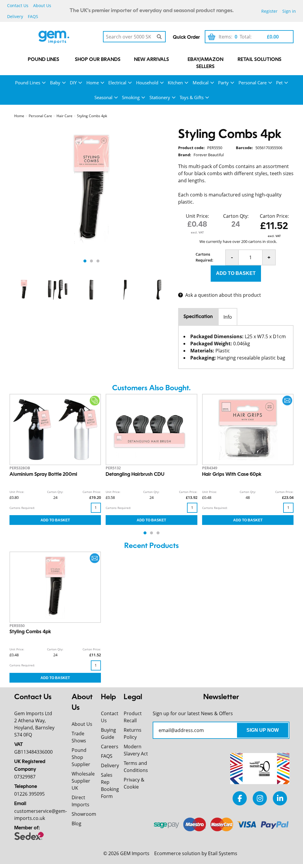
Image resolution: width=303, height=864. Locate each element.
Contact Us (17, 5)
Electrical (117, 83)
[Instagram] (260, 798)
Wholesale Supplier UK (83, 780)
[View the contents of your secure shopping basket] (211, 36)
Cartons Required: (204, 257)
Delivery (15, 16)
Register (269, 11)
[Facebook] (240, 798)
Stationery (159, 97)
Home (92, 83)
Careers (109, 746)
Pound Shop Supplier (81, 757)
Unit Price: (197, 216)
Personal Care (252, 83)
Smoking (131, 97)
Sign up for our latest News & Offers (193, 713)
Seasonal (103, 97)
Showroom (84, 814)
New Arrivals (151, 59)
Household (147, 83)
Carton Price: (274, 216)
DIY (73, 83)
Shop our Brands (97, 59)
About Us (42, 5)
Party (223, 83)
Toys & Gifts (192, 97)
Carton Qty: (236, 216)
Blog (76, 823)
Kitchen (175, 83)
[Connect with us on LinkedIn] (280, 798)
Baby (55, 83)
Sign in (289, 11)
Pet (279, 83)
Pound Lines (43, 59)
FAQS (33, 16)
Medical (201, 83)
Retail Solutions (259, 59)
